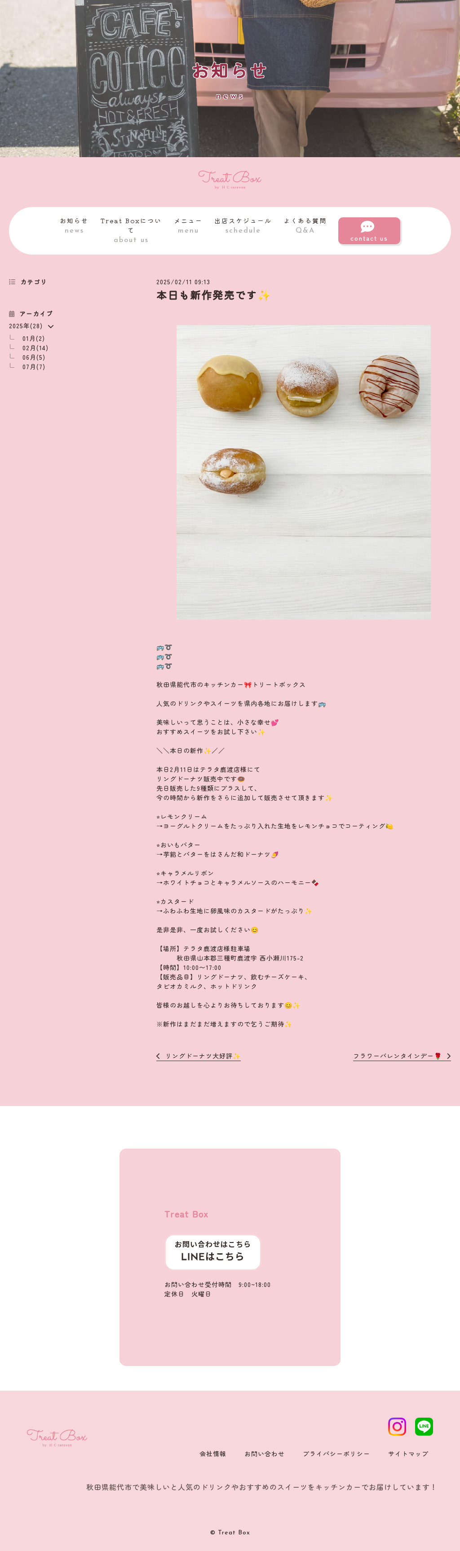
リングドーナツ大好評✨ (203, 1055)
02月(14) (35, 347)
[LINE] (424, 1427)
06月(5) (33, 356)
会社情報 (212, 1453)
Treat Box (186, 1213)
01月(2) (33, 338)
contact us (369, 238)
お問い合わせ (264, 1453)
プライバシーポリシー (336, 1453)
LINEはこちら (213, 1257)
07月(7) (33, 366)
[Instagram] (397, 1427)
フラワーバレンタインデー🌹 (397, 1055)
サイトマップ (408, 1453)
